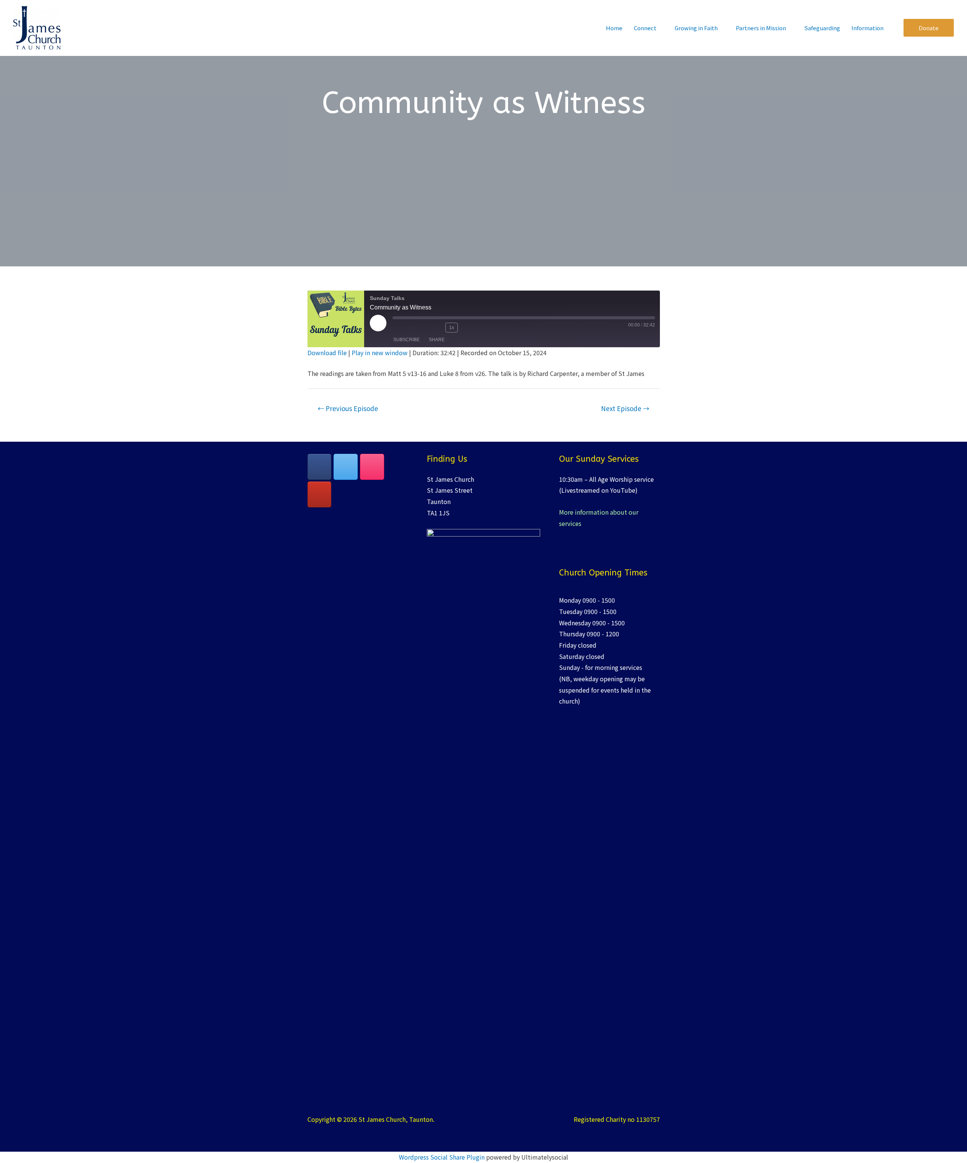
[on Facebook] (319, 467)
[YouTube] (319, 494)
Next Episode (625, 408)
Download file (327, 352)
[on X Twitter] (346, 467)
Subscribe (406, 339)
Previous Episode (348, 408)
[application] (660, 28)
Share (437, 339)
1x (451, 327)
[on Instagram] (372, 467)
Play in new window (380, 352)
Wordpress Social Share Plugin (442, 1156)
